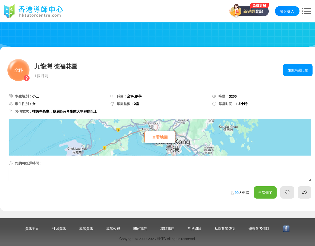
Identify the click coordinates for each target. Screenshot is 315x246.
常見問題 (194, 228)
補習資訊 (59, 228)
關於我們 (140, 228)
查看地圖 (160, 137)
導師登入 (287, 11)
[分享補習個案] (304, 192)
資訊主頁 (32, 228)
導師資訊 (86, 228)
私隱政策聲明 (225, 228)
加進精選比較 (297, 70)
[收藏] (287, 192)
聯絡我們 (167, 228)
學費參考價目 (259, 228)
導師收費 (113, 228)
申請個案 (265, 192)
